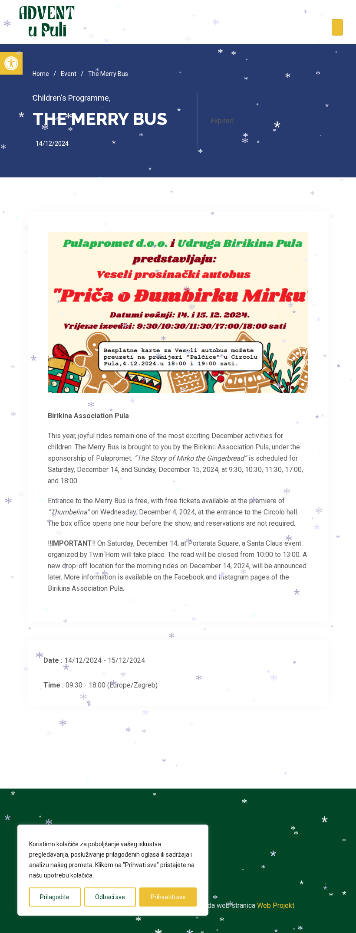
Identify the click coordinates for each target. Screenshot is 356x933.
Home (41, 73)
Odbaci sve (110, 897)
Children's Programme (71, 97)
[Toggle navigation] (337, 27)
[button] (11, 63)
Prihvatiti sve (168, 897)
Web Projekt (275, 905)
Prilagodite (54, 897)
